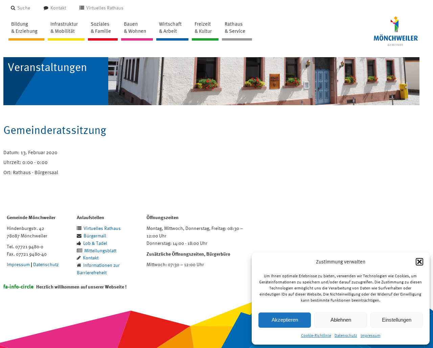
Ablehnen (341, 320)
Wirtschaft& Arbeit (170, 27)
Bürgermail (95, 235)
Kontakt (58, 7)
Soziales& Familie (101, 27)
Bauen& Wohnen (135, 27)
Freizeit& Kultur (203, 27)
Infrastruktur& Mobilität (64, 27)
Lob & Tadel (95, 243)
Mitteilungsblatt (100, 250)
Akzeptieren (285, 320)
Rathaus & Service (235, 27)
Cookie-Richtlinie (316, 335)
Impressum (371, 335)
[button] (419, 261)
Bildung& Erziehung (24, 27)
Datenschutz (346, 335)
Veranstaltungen (47, 67)
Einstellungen (396, 320)
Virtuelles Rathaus (104, 7)
